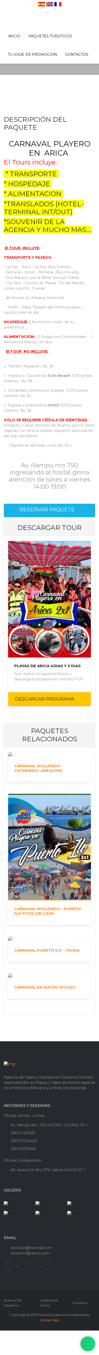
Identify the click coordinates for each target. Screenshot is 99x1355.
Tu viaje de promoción (32, 54)
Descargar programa (45, 699)
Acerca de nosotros (13, 1302)
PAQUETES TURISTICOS (50, 36)
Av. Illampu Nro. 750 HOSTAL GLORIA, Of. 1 (49, 1125)
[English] (49, 4)
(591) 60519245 (23, 1148)
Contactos (76, 54)
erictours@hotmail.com (31, 1247)
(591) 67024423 (24, 1141)
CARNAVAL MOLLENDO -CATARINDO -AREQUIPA (38, 768)
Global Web (49, 1320)
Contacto (80, 1303)
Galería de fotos (49, 1302)
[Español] (41, 4)
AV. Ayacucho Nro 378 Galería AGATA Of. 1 (48, 1170)
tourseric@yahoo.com (30, 1253)
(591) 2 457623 (23, 1133)
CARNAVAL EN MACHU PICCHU (44, 987)
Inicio (14, 36)
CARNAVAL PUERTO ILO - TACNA (46, 950)
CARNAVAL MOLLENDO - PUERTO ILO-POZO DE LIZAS (47, 911)
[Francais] (57, 4)
